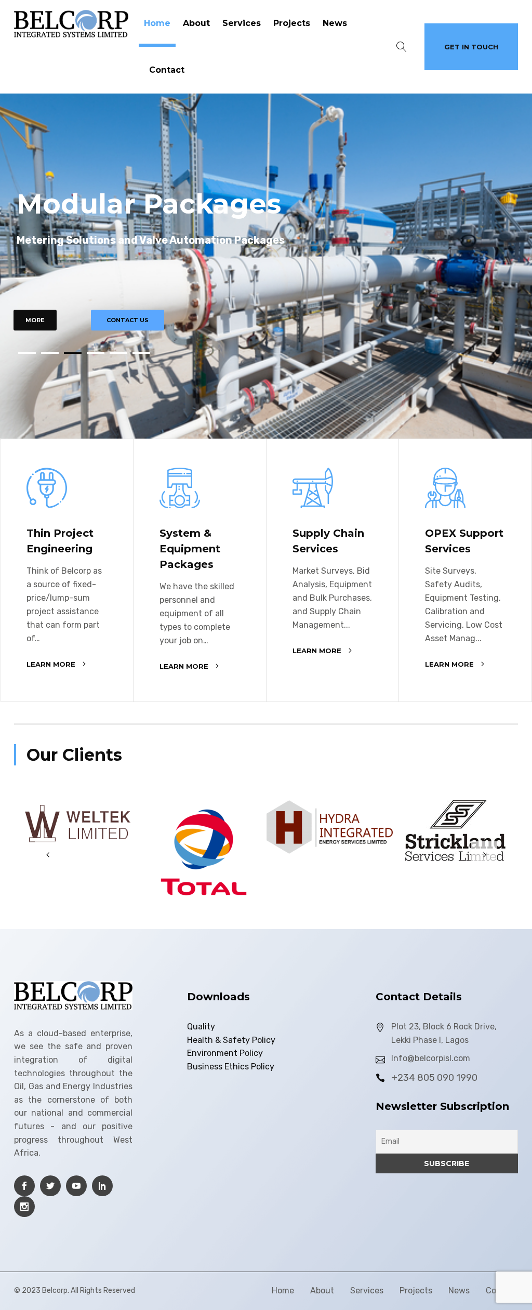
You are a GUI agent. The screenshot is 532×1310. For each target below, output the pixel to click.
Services (241, 23)
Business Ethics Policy (230, 1066)
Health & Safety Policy (231, 1040)
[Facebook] (24, 1185)
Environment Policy (225, 1053)
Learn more (50, 664)
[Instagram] (24, 1206)
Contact (166, 70)
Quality (201, 1026)
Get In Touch (471, 47)
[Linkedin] (102, 1185)
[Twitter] (50, 1185)
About (196, 23)
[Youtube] (76, 1185)
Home (157, 23)
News (335, 23)
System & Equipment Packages (189, 549)
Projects (291, 23)
